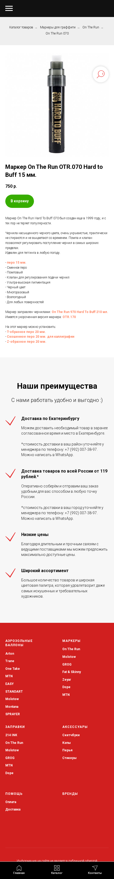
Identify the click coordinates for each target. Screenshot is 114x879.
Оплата (10, 802)
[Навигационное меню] (9, 8)
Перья (67, 750)
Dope (66, 687)
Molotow (69, 657)
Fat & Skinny (71, 672)
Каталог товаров (21, 27)
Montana (11, 707)
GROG (67, 664)
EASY (9, 684)
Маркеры (71, 641)
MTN (9, 676)
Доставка (12, 809)
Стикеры (69, 758)
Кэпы (66, 743)
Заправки (15, 727)
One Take (12, 669)
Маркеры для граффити (58, 27)
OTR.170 (69, 317)
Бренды (70, 794)
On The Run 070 (57, 33)
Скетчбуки (71, 735)
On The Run (90, 27)
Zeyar (66, 679)
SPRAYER (12, 714)
